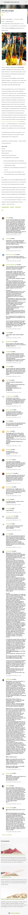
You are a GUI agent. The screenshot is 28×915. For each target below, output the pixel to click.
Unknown (8, 431)
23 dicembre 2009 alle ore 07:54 (13, 250)
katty (7, 332)
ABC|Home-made (5, 207)
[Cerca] (26, 2)
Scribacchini (9, 773)
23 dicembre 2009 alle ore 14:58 (13, 445)
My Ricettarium (9, 341)
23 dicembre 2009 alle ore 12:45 (13, 417)
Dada (24, 197)
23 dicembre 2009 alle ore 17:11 (13, 483)
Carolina (8, 380)
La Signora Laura (10, 396)
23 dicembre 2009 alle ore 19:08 (13, 495)
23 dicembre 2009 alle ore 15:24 (13, 455)
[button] (2, 15)
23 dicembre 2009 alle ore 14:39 (13, 427)
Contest (12, 207)
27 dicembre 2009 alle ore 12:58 (13, 675)
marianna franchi (10, 516)
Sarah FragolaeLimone (11, 264)
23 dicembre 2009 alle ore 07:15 (13, 234)
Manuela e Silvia (10, 473)
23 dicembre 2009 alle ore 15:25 (13, 469)
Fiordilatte (8, 351)
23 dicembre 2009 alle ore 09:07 (13, 347)
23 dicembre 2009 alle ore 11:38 (13, 406)
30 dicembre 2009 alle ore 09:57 (13, 782)
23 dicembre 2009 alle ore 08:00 (13, 260)
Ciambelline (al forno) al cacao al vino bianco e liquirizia (13, 854)
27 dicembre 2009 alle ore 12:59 (13, 769)
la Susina (8, 508)
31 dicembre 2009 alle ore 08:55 (13, 831)
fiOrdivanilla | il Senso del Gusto (11, 2)
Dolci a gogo (9, 409)
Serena (7, 366)
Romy (7, 217)
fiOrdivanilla (9, 551)
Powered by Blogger (15, 913)
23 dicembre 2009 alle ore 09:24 (13, 362)
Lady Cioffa (8, 459)
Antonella (8, 449)
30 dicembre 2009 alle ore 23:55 (13, 803)
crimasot (8, 238)
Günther (8, 499)
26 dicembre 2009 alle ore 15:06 (13, 547)
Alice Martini (9, 487)
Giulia (7, 421)
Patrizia (8, 785)
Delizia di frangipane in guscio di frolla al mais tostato (12, 899)
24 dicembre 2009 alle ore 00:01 (13, 504)
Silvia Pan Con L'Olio (10, 254)
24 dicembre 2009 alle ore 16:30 (13, 512)
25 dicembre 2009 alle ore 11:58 (13, 520)
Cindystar (8, 523)
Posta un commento (7, 834)
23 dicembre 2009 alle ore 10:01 (13, 376)
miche (7, 534)
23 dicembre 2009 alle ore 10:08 (13, 392)
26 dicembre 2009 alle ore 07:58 (13, 530)
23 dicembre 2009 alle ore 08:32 (13, 337)
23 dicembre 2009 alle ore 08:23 (13, 328)
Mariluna (3, 199)
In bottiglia (18, 207)
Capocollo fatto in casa (6, 877)
